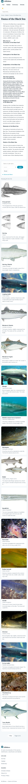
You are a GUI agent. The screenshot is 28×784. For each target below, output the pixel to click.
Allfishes (7, 1)
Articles (22, 4)
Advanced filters (8, 174)
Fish (3, 4)
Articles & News (5, 771)
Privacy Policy (5, 775)
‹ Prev (10, 735)
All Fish (3, 758)
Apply (20, 167)
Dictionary (15, 4)
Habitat (8, 4)
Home (2, 15)
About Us (4, 773)
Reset (5, 171)
